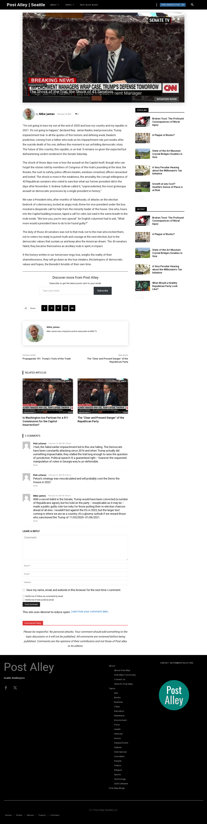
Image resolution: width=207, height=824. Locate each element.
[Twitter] (15, 688)
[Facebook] (44, 308)
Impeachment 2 (37, 85)
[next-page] (142, 198)
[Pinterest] (58, 308)
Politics (139, 174)
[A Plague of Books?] (142, 138)
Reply (35, 465)
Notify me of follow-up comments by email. (44, 596)
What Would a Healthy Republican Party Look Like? (165, 286)
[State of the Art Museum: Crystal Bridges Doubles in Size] (142, 154)
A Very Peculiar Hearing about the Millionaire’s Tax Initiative (167, 170)
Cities (138, 191)
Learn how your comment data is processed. (90, 611)
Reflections (140, 125)
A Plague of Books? (163, 135)
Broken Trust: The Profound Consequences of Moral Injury (168, 121)
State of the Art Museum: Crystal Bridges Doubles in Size (167, 154)
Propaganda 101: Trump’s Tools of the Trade (47, 358)
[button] (192, 4)
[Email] (65, 308)
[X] (51, 308)
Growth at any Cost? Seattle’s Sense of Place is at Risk (167, 187)
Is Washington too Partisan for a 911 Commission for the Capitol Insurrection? (45, 421)
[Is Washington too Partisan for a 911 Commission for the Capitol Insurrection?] (48, 396)
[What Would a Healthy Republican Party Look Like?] (142, 286)
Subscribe (102, 290)
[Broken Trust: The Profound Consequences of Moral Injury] (142, 121)
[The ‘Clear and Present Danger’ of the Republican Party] (103, 396)
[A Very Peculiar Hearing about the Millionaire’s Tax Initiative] (142, 170)
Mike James (47, 114)
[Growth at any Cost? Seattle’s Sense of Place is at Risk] (142, 187)
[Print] (72, 308)
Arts (137, 157)
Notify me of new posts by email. (39, 600)
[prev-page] (137, 198)
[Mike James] (29, 114)
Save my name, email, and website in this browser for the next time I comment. (73, 590)
